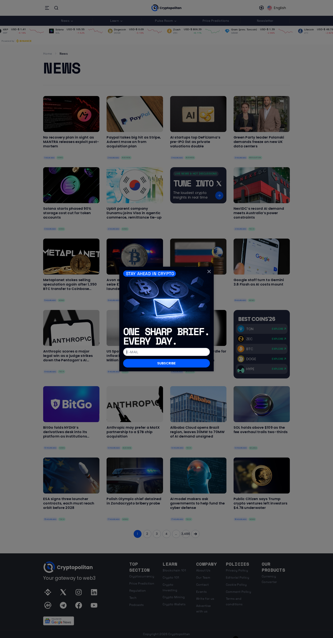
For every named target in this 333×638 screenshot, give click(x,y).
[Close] (209, 271)
